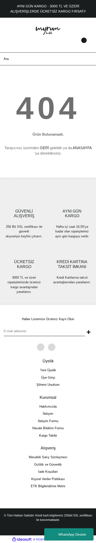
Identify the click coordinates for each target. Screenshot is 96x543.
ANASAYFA (82, 148)
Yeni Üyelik (48, 370)
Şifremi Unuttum (48, 384)
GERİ (44, 148)
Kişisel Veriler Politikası (48, 479)
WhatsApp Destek (72, 534)
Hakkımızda (48, 406)
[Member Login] (48, 45)
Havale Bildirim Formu (48, 428)
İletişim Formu (48, 421)
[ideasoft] (22, 539)
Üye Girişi (48, 377)
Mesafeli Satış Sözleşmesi (48, 457)
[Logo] (48, 30)
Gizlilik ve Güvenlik (48, 464)
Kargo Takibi (48, 435)
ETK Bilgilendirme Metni (48, 486)
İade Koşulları (48, 471)
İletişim (48, 413)
